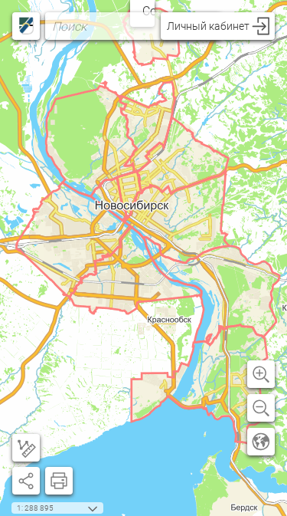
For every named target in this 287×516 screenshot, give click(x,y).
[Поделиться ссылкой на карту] (26, 481)
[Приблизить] (261, 374)
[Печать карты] (59, 481)
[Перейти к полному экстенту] (261, 441)
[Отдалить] (261, 408)
